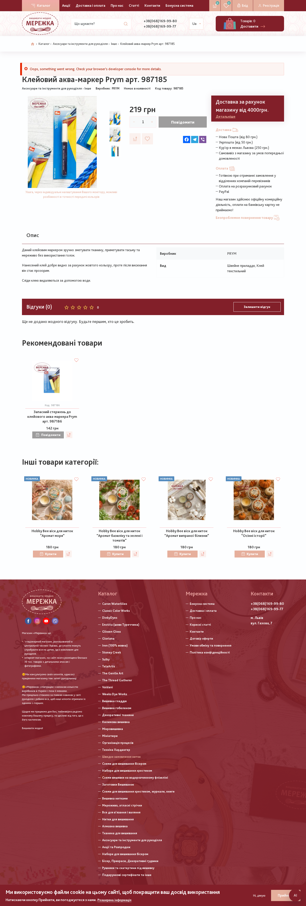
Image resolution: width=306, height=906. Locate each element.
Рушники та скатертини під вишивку (128, 868)
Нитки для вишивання (118, 819)
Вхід (245, 5)
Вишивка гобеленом (116, 708)
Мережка (196, 593)
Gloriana (108, 638)
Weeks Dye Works (114, 694)
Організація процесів (117, 743)
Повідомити (182, 122)
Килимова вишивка (116, 722)
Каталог (43, 5)
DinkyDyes (109, 617)
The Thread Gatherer (117, 680)
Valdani (107, 687)
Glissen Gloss (111, 631)
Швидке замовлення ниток (121, 756)
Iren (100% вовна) (115, 645)
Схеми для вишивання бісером (124, 763)
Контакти (152, 5)
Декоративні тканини (118, 715)
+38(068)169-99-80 (160, 21)
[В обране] (147, 138)
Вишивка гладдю (114, 701)
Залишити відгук (257, 307)
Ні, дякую (259, 895)
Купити (50, 554)
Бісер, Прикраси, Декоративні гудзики (130, 861)
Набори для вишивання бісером (125, 854)
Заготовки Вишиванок (118, 784)
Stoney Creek (111, 652)
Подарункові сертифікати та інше (126, 875)
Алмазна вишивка (115, 826)
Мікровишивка (112, 729)
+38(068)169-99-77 (160, 26)
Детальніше (225, 116)
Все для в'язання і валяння (121, 812)
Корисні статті (200, 624)
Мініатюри (110, 736)
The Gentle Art (112, 673)
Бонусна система (179, 5)
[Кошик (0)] (230, 23)
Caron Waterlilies (114, 603)
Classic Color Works (116, 610)
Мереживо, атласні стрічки (122, 805)
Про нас (117, 5)
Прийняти (286, 895)
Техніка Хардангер (116, 749)
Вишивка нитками (115, 798)
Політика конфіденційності (210, 652)
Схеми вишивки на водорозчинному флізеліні (135, 777)
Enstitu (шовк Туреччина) (120, 624)
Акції (66, 5)
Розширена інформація (114, 900)
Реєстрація (271, 5)
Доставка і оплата (90, 5)
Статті (134, 5)
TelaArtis (108, 666)
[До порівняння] (135, 138)
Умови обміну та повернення (210, 645)
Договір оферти (201, 638)
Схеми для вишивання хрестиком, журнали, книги (138, 791)
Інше (114, 44)
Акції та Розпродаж (116, 847)
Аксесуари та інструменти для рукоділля (80, 44)
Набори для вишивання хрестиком (127, 770)
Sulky (106, 659)
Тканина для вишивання (119, 833)
